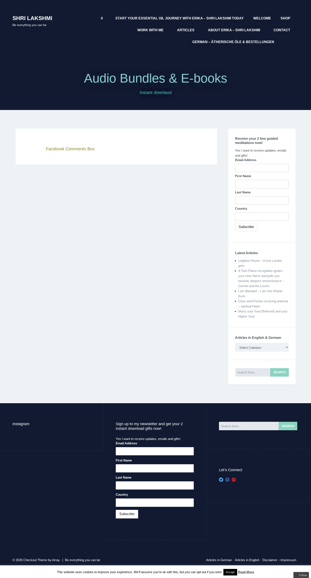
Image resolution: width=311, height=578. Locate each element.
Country (241, 208)
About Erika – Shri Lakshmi (234, 30)
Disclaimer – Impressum (279, 560)
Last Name (243, 192)
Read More (246, 572)
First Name (243, 176)
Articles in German (219, 560)
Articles (185, 30)
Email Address (245, 160)
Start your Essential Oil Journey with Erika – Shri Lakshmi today (179, 18)
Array (55, 560)
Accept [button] (230, 572)
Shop (285, 18)
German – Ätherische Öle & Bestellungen (233, 42)
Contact (282, 30)
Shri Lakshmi (32, 18)
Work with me (150, 30)
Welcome (262, 18)
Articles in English (247, 560)
